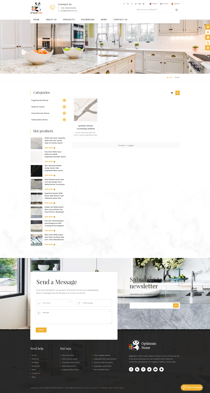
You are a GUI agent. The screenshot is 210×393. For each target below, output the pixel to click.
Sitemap (104, 388)
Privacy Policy (118, 388)
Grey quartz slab (68, 355)
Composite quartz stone (71, 363)
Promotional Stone (40, 113)
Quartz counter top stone (103, 363)
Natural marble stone (101, 370)
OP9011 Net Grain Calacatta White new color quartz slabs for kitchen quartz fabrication (55, 140)
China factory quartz (69, 359)
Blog (33, 377)
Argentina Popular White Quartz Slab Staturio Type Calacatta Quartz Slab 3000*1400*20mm (54, 196)
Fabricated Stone (39, 119)
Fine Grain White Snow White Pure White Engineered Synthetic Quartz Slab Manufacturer (55, 154)
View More (84, 141)
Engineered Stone (39, 100)
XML (110, 388)
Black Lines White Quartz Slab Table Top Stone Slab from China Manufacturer (54, 237)
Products (69, 19)
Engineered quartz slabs (102, 366)
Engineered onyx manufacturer (105, 359)
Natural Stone (38, 106)
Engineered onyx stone (70, 370)
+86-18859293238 (68, 8)
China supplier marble (102, 355)
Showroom (87, 19)
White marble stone (69, 366)
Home (36, 19)
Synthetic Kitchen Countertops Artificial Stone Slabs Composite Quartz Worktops (86, 127)
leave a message (194, 387)
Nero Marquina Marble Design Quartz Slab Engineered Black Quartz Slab (54, 168)
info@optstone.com (69, 10)
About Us (51, 19)
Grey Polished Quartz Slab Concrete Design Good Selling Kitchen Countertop (55, 182)
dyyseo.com (95, 388)
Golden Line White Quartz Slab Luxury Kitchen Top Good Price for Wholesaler (54, 209)
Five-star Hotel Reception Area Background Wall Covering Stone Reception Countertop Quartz (54, 223)
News (104, 19)
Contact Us (120, 19)
